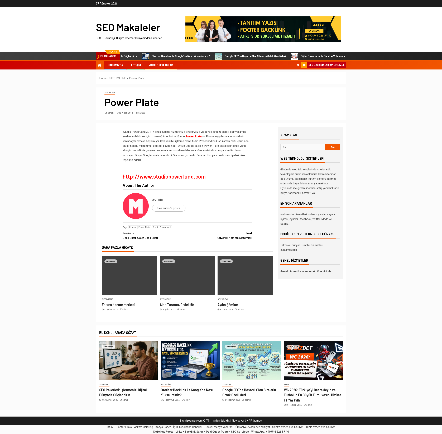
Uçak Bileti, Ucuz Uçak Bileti (140, 236)
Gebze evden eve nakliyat (287, 427)
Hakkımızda (115, 65)
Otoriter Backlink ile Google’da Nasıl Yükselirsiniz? (168, 56)
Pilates (132, 227)
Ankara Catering (143, 427)
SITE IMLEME (109, 93)
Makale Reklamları (161, 65)
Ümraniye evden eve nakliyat (253, 427)
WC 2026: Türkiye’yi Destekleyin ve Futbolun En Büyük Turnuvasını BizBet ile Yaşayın (312, 395)
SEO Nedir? (104, 384)
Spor (286, 384)
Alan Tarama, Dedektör (177, 304)
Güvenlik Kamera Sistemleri (234, 236)
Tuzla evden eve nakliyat (320, 427)
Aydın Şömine (228, 304)
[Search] (298, 65)
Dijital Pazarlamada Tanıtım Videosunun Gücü (314, 56)
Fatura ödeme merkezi (118, 304)
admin (111, 113)
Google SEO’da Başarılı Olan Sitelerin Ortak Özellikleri (242, 56)
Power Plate (144, 227)
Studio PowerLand (162, 227)
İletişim (136, 65)
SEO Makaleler (128, 27)
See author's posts (168, 208)
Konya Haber (163, 427)
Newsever (238, 420)
